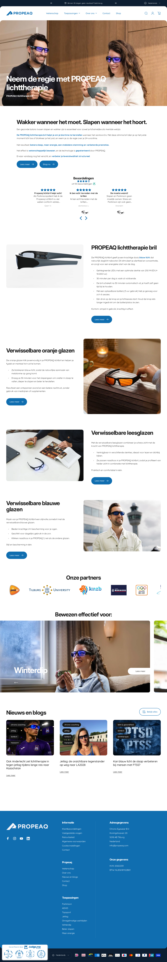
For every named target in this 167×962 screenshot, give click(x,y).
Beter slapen (68, 929)
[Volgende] (115, 3)
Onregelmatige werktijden (74, 920)
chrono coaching (18, 725)
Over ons (66, 872)
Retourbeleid (68, 837)
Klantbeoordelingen (71, 829)
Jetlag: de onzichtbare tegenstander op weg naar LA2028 (82, 763)
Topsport (66, 912)
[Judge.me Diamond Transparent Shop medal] (8, 954)
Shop (64, 885)
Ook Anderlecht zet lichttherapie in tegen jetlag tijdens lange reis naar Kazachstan (27, 765)
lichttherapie (123, 737)
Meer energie (68, 933)
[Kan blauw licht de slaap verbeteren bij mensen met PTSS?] (137, 738)
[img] (83, 181)
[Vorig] (51, 3)
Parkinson (67, 904)
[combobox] (152, 3)
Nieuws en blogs (70, 877)
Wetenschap (68, 868)
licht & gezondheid (126, 725)
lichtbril (14, 737)
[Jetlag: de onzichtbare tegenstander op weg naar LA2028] (83, 738)
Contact (66, 850)
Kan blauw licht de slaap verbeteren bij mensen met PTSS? (135, 763)
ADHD (65, 908)
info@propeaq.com (119, 845)
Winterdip (66, 924)
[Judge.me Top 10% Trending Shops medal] (41, 954)
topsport (15, 743)
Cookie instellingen (71, 845)
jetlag (13, 731)
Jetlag (65, 916)
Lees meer (10, 775)
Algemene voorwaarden (74, 841)
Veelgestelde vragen (72, 833)
